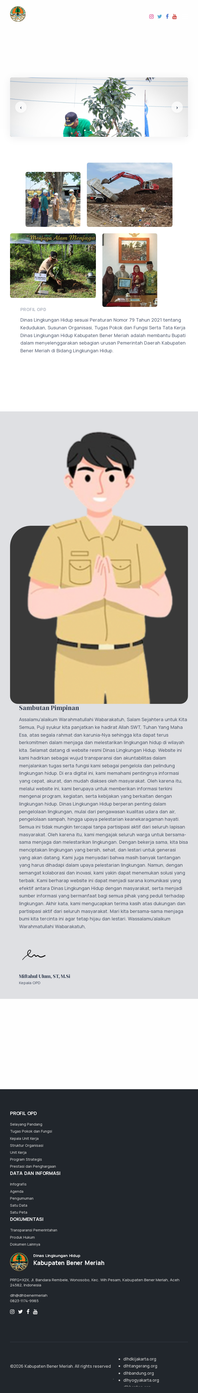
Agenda (16, 1191)
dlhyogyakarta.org (141, 1380)
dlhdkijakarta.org (139, 1359)
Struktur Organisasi (26, 1145)
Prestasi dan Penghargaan (33, 1166)
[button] (21, 107)
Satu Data (18, 1205)
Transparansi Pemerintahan (33, 1230)
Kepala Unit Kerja (24, 1138)
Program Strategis (26, 1159)
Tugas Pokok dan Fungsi (31, 1131)
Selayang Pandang (26, 1124)
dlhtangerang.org (140, 1366)
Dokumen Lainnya (25, 1244)
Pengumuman (22, 1198)
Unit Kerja (18, 1152)
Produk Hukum (22, 1237)
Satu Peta (18, 1212)
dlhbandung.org (138, 1373)
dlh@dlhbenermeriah (28, 1295)
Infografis (18, 1184)
